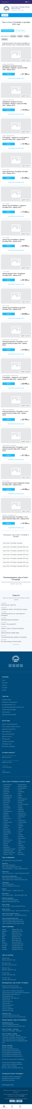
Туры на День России (8, 910)
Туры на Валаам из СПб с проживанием (13, 1039)
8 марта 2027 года (18, 890)
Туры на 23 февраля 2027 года (10, 886)
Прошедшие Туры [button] (8, 1084)
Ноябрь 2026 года (17, 947)
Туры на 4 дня (6, 1003)
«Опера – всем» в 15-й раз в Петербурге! (12, 628)
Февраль (4, 931)
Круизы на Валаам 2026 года (10, 1049)
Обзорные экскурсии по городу (11, 1078)
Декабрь (4, 949)
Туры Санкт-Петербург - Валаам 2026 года (14, 1037)
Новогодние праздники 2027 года (11, 867)
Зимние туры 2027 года (8, 960)
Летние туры (5, 973)
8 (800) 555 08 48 (6, 762)
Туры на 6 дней (6, 1007)
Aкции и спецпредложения (9, 724)
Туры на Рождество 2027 (22, 873)
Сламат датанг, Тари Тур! (8, 605)
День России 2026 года (22, 910)
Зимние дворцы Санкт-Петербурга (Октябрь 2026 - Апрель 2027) (13, 274)
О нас (3, 680)
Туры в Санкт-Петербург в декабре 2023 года (15, 554)
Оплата (4, 690)
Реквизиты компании (8, 741)
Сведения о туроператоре (9, 702)
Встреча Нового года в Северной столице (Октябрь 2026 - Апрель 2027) (15, 484)
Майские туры (6, 968)
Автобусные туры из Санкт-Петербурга (13, 1059)
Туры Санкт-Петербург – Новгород (12, 1030)
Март (3, 933)
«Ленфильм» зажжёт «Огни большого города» (14, 609)
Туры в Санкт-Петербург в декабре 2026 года (15, 566)
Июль (3, 940)
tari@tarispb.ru (6, 772)
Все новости (16, 644)
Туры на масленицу (7, 895)
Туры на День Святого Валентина (11, 878)
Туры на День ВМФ (7, 915)
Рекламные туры (7, 744)
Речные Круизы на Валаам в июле (11, 1054)
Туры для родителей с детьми (10, 1015)
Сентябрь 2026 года (17, 944)
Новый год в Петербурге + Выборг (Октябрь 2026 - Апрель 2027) (13, 240)
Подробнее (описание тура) (16, 78)
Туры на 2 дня (6, 999)
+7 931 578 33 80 (6, 767)
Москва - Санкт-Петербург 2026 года (12, 1067)
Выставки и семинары (8, 746)
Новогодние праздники (8, 865)
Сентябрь (5, 944)
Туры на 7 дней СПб (7, 1008)
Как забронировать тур (8, 704)
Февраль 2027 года (17, 931)
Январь (4, 929)
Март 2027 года (16, 933)
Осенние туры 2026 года (9, 979)
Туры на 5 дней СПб (7, 1005)
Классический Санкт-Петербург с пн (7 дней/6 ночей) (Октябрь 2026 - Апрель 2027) (15, 343)
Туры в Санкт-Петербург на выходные (13, 991)
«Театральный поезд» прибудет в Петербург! (14, 637)
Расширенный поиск (7, 30)
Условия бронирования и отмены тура (13, 707)
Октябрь (4, 945)
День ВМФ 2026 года (21, 915)
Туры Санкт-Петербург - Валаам (11, 1035)
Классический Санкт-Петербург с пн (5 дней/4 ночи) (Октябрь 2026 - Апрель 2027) (15, 449)
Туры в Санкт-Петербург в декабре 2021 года (15, 550)
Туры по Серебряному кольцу (10, 1024)
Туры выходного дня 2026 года (11, 994)
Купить (9, 74)
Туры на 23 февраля (8, 884)
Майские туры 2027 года (9, 969)
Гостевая (4, 687)
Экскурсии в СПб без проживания (11, 1076)
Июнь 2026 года (16, 938)
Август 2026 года (17, 942)
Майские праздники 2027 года (10, 901)
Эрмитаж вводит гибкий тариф (10, 632)
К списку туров (20, 30)
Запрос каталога (7, 736)
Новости (4, 685)
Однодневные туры (7, 996)
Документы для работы (9, 729)
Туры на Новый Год (7, 868)
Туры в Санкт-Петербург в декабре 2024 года (15, 558)
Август (4, 942)
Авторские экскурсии (8, 1080)
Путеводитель (6, 712)
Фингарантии (6, 739)
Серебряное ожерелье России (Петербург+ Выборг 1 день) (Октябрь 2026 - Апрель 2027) (14, 103)
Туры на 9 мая (6, 906)
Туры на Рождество (7, 873)
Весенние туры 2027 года (9, 965)
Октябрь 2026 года (17, 945)
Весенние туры (6, 963)
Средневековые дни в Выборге (10, 619)
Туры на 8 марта (6, 890)
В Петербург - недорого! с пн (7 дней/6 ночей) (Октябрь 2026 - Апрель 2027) (14, 378)
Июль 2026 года (16, 940)
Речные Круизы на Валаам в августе (12, 1056)
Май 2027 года (16, 936)
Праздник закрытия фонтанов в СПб (12, 920)
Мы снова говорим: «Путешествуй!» (11, 641)
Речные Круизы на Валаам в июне (11, 1052)
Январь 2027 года (17, 929)
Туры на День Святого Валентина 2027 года (14, 879)
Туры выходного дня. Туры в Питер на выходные (16, 992)
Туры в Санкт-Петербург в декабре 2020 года (15, 547)
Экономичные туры (7, 1010)
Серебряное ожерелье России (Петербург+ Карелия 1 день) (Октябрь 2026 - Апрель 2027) (14, 67)
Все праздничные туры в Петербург (12, 860)
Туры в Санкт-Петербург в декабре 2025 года (15, 562)
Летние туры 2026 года (8, 974)
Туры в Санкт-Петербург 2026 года (12, 987)
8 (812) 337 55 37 (6, 757)
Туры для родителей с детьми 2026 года (13, 1016)
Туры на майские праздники (10, 899)
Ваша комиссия (6, 731)
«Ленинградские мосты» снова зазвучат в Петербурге (13, 614)
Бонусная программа (8, 734)
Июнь (3, 938)
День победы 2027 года (18, 906)
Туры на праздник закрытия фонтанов (13, 921)
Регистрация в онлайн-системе (11, 726)
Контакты (5, 682)
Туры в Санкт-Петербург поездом (11, 1062)
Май (3, 936)
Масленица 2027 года (21, 895)
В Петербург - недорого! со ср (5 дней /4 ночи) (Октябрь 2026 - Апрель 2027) (15, 138)
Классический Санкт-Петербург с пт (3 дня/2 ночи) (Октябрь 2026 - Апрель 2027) (15, 518)
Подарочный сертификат (9, 709)
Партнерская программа (9, 714)
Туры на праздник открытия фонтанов (13, 923)
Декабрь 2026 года (17, 949)
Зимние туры (5, 958)
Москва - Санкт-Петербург (9, 1066)
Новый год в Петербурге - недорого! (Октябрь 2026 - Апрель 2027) (14, 206)
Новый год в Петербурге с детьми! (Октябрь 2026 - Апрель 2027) (13, 308)
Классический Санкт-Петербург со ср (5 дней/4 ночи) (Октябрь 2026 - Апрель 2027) (15, 413)
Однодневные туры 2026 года (10, 998)
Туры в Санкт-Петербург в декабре (12, 543)
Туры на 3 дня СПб (7, 1001)
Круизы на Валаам (7, 1047)
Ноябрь (4, 947)
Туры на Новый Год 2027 (21, 868)
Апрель (4, 935)
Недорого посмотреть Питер (10, 986)
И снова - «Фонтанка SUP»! (8, 624)
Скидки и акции (6, 699)
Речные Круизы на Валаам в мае (11, 1050)
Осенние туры (6, 978)
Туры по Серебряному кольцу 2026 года (13, 1026)
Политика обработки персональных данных (16, 1098)
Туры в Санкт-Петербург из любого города (16, 781)
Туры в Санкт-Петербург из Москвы (12, 1064)
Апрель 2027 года (17, 935)
